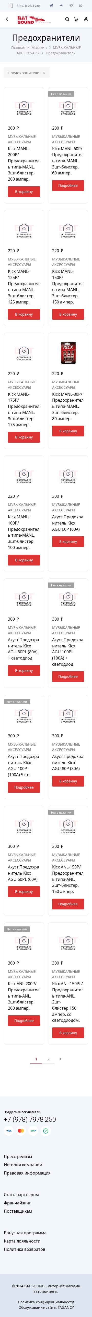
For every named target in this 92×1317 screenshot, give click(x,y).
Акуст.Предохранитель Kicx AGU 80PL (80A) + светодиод (23, 649)
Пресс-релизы (18, 1156)
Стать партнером (21, 1194)
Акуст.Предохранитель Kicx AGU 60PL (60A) (23, 873)
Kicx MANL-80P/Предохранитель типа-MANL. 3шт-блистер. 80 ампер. (68, 406)
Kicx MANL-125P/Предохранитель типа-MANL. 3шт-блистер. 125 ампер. (23, 286)
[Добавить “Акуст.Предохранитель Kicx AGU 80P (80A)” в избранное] (85, 701)
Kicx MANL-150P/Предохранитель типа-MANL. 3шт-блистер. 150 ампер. (68, 286)
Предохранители (24, 72)
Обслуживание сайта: (46, 1307)
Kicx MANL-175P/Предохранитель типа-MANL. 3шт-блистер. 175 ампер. (23, 409)
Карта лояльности (22, 1241)
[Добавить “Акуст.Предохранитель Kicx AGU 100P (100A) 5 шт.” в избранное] (41, 701)
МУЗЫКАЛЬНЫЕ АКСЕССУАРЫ (22, 139)
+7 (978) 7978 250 (28, 5)
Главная (18, 47)
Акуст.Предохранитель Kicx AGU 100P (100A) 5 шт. (23, 766)
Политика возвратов (24, 1249)
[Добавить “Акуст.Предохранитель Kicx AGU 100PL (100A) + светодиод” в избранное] (85, 584)
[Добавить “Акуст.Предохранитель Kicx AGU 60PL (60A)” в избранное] (41, 812)
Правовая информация (27, 1173)
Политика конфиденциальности (46, 1301)
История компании (23, 1165)
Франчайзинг (17, 1203)
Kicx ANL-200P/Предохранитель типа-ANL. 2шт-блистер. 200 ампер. (23, 996)
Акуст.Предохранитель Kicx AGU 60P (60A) (67, 523)
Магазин (39, 47)
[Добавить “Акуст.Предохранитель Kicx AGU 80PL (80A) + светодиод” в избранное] (41, 584)
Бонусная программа (25, 1233)
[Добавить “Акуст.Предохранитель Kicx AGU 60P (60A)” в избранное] (85, 462)
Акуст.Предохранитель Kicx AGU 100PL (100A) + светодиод (67, 652)
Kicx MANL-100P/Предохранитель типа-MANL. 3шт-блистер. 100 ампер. (23, 532)
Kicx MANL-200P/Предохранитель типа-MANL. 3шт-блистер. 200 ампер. (23, 164)
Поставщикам (18, 1211)
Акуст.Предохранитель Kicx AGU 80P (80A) (67, 762)
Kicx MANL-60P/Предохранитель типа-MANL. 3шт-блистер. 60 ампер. (68, 161)
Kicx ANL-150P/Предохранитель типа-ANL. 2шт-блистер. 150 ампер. (68, 879)
